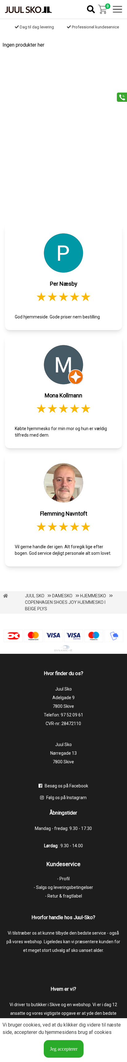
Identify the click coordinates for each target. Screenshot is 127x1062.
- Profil (63, 878)
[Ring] (120, 97)
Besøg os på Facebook (66, 785)
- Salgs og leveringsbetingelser (63, 887)
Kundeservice (63, 864)
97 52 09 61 (72, 714)
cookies (31, 1025)
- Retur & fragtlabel (63, 896)
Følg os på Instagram (66, 797)
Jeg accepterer (63, 1049)
